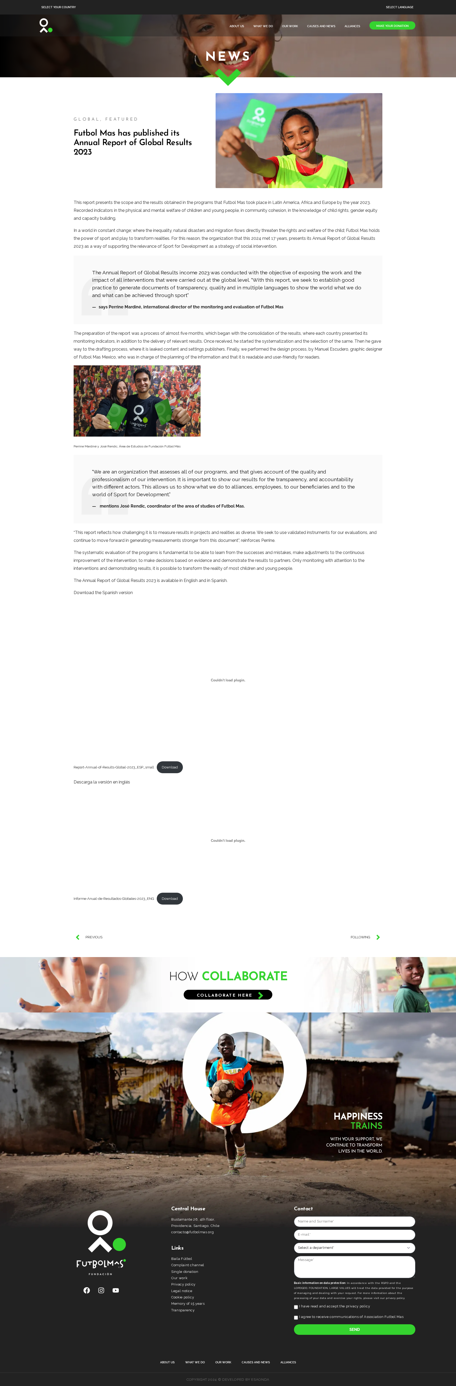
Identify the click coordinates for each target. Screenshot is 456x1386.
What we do (263, 26)
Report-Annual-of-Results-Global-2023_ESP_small (114, 767)
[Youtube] (115, 1290)
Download (170, 767)
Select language (400, 7)
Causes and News (321, 26)
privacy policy (358, 1306)
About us (237, 26)
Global (87, 119)
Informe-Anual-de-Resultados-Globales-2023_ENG (114, 899)
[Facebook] (86, 1290)
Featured (122, 119)
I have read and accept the (334, 1306)
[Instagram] (101, 1290)
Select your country (58, 7)
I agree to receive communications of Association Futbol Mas (351, 1317)
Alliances (352, 26)
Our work (290, 26)
